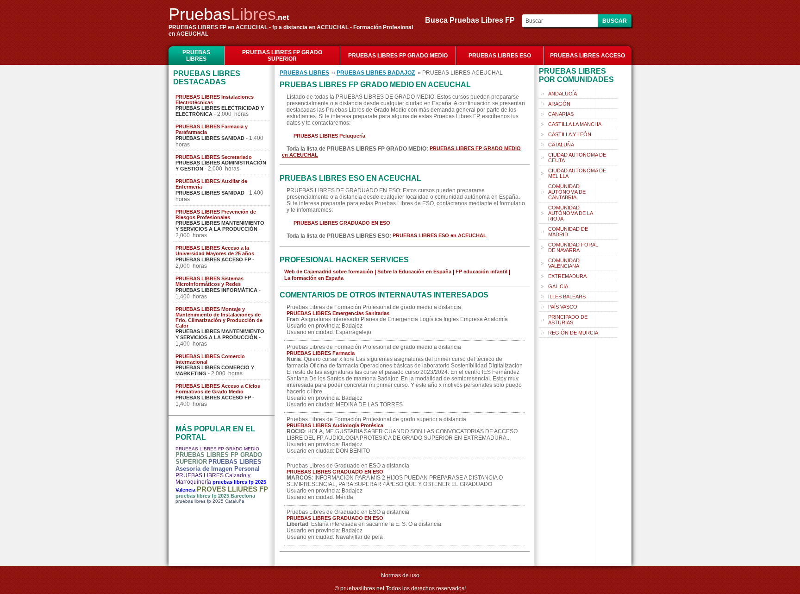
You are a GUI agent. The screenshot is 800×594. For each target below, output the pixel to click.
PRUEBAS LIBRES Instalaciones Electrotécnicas (214, 99)
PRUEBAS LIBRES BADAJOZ (376, 73)
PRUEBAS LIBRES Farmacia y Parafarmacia (211, 129)
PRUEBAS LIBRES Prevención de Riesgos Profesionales (215, 214)
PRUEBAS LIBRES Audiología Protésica (335, 425)
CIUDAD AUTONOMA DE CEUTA (577, 157)
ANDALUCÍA (562, 93)
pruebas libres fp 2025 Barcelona (215, 496)
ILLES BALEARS (567, 296)
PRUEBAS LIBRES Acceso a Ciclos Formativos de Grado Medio (217, 388)
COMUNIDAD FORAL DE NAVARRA (573, 247)
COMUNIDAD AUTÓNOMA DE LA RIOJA (570, 213)
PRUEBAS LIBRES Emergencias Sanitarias (338, 313)
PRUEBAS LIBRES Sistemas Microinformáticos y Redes (209, 281)
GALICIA (558, 286)
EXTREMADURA (567, 276)
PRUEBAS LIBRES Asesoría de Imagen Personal (218, 465)
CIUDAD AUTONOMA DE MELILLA (577, 173)
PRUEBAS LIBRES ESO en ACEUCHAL (440, 235)
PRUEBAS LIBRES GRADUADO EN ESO (342, 223)
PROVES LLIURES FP (232, 489)
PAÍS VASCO (562, 307)
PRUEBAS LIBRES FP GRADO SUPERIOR (282, 55)
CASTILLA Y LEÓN (569, 134)
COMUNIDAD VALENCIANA (564, 263)
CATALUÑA (561, 144)
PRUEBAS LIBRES (196, 55)
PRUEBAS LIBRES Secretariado (213, 157)
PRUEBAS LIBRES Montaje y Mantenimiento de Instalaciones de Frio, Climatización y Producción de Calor (218, 317)
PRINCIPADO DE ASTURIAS (568, 319)
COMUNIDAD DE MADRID (568, 231)
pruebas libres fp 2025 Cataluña (209, 501)
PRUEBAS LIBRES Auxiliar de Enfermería (211, 184)
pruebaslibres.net (362, 588)
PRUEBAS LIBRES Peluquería (329, 136)
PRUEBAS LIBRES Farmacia (321, 353)
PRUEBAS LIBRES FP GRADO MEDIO (398, 55)
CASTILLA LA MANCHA (574, 124)
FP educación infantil (481, 271)
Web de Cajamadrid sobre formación (328, 271)
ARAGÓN (559, 104)
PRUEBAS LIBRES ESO (500, 55)
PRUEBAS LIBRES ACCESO (587, 55)
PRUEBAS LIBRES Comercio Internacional (210, 359)
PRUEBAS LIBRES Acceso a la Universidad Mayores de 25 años (214, 250)
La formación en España (314, 278)
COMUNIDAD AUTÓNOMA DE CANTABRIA (567, 191)
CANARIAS (561, 114)
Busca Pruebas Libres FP (472, 20)
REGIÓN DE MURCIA (573, 332)
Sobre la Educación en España (414, 271)
